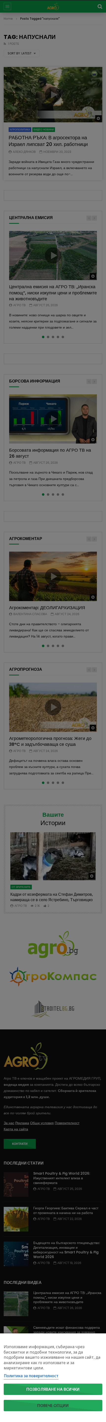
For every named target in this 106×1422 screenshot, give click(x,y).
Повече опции (53, 1405)
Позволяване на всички (53, 1389)
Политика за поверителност (31, 1375)
